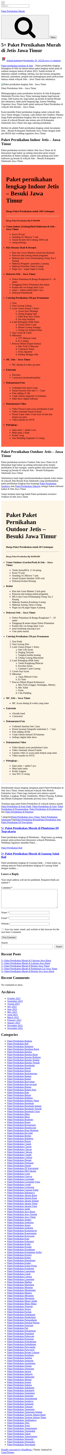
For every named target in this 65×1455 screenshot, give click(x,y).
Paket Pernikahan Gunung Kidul (22, 1190)
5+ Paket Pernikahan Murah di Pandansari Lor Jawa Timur (29, 968)
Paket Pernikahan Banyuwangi (22, 1084)
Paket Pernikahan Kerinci (19, 1255)
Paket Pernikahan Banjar (19, 1071)
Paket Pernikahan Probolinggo (21, 1341)
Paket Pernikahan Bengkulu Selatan (24, 1106)
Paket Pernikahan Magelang (20, 1284)
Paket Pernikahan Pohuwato (20, 1336)
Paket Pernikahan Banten (19, 1076)
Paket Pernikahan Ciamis (19, 1144)
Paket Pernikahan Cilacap (19, 1149)
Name (5, 912)
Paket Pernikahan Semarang (20, 1368)
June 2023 (12, 1009)
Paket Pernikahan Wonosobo (21, 1442)
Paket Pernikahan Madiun (19, 1282)
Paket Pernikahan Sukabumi (20, 1387)
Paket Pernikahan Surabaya (20, 1401)
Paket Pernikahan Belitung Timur (23, 1100)
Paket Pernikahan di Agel (44, 806)
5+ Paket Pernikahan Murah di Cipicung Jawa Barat (26, 960)
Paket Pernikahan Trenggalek (21, 1431)
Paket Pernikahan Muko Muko (22, 1303)
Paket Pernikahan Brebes (19, 1136)
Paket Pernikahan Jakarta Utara (22, 1206)
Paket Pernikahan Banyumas (21, 1081)
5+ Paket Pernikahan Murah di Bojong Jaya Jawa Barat (27, 971)
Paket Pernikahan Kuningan (20, 1268)
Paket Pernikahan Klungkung (21, 1260)
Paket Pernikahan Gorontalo (20, 1179)
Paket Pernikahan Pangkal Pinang (23, 1322)
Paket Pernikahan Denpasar (20, 1163)
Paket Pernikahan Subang (19, 1385)
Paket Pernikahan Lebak (19, 1274)
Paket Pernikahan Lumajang (20, 1279)
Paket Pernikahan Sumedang (21, 1393)
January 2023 (13, 1023)
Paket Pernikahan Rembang (20, 1355)
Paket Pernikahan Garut (18, 1173)
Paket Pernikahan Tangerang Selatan (24, 1412)
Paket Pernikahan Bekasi (19, 1095)
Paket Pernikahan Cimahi (19, 1154)
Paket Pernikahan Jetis (50, 819)
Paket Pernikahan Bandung (20, 1046)
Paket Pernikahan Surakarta (20, 1404)
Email (5, 918)
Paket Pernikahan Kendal (19, 1247)
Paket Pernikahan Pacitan (19, 1312)
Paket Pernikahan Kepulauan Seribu (24, 1252)
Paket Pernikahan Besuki (27, 819)
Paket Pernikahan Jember (19, 1219)
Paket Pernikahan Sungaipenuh (22, 1398)
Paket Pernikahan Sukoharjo (20, 1390)
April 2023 (12, 1014)
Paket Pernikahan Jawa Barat (21, 1211)
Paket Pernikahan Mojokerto (20, 1298)
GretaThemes (7, 1452)
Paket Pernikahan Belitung (20, 1098)
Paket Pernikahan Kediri (19, 1244)
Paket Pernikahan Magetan (20, 1287)
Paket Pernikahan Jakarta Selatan (23, 1201)
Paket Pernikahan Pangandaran (22, 1320)
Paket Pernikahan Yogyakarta (21, 1444)
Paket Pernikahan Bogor (19, 1122)
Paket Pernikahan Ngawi (19, 1309)
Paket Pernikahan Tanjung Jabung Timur (26, 1417)
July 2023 (12, 1006)
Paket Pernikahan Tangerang (21, 1409)
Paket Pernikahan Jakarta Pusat (22, 1198)
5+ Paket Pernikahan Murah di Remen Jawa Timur (25, 966)
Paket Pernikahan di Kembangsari (45, 809)
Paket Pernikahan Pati (17, 1328)
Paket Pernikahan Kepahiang (21, 1249)
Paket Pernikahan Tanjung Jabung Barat (26, 1414)
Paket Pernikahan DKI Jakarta (21, 1171)
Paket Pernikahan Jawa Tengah (22, 1214)
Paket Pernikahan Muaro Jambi (22, 1301)
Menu (53, 37)
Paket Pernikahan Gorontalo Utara (23, 1182)
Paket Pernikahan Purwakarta (21, 1347)
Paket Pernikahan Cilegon (19, 1152)
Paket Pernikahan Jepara (19, 1225)
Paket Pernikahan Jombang (20, 1228)
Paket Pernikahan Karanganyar (22, 1230)
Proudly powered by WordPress (16, 1449)
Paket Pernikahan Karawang (20, 1236)
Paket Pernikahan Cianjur (19, 1146)
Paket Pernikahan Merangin (20, 1295)
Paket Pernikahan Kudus (19, 1263)
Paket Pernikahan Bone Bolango (22, 1130)
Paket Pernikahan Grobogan (20, 1187)
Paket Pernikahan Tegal (18, 1425)
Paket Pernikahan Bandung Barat (23, 1049)
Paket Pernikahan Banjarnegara (22, 1073)
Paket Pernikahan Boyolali (20, 1133)
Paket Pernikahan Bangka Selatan (23, 1060)
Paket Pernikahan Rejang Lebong (23, 1352)
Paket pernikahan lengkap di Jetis (17, 65)
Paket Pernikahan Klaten (19, 1257)
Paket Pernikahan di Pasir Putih (16, 806)
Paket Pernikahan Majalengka (21, 1290)
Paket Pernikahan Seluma (19, 1366)
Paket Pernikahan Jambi (18, 1209)
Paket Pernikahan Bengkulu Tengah (24, 1108)
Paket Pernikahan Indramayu (21, 1192)
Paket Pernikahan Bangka (19, 1052)
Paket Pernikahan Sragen (19, 1382)
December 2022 (15, 1025)
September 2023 (15, 1001)
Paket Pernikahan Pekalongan (21, 1331)
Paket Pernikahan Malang (19, 1293)
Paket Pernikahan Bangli (19, 1068)
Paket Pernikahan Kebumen (20, 1241)
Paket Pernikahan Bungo (19, 1141)
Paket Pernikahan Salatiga (19, 1358)
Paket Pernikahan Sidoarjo (28, 486)
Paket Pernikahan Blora (18, 1117)
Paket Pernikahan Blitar (18, 1114)
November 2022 (15, 1028)
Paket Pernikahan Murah (13, 11)
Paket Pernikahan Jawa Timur (25, 817)
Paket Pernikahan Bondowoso (21, 1127)
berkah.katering (14, 60)
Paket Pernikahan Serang (19, 1371)
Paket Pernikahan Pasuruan (20, 1325)
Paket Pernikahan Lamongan (21, 1271)
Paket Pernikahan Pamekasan (21, 1314)
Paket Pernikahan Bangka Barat (22, 1054)
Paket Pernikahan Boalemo (20, 1119)
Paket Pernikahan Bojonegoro (21, 1125)
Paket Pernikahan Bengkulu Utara (23, 1111)
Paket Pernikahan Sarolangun (21, 1363)
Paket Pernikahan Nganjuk (20, 1306)
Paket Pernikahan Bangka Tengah (23, 1062)
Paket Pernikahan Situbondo (20, 1377)
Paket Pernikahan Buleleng (20, 1138)
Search (4, 942)
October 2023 (13, 998)
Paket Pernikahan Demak (19, 1160)
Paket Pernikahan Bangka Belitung (24, 1057)
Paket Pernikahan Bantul (19, 1079)
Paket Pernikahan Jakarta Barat (22, 1195)
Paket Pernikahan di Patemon (19, 812)
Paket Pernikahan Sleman (19, 1379)
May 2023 (12, 1012)
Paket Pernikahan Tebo (18, 1423)
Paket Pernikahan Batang (19, 1087)
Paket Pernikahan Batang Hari (21, 1089)
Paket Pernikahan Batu (18, 1092)
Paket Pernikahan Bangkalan (21, 1065)
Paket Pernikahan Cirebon (19, 1157)
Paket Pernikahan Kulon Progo (22, 1266)
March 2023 (13, 1017)
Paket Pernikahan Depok (19, 1165)
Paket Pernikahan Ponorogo (20, 1339)
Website (5, 923)
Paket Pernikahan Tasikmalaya (21, 1420)
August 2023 (13, 1004)
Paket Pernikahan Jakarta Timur (22, 1203)
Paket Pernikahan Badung (19, 1041)
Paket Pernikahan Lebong (19, 1276)
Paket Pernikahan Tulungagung (22, 1436)
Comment (6, 887)
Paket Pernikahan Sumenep (20, 1396)
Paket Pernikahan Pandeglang (21, 1317)
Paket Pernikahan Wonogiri (20, 1439)
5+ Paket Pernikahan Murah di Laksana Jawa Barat (25, 963)
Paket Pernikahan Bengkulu (20, 1103)
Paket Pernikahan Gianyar (19, 1176)
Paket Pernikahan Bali (11, 848)
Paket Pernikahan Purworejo (20, 1349)
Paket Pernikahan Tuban (19, 1433)
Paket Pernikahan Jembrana (20, 1222)
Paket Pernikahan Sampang (20, 1360)
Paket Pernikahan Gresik (19, 1184)
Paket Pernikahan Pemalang (20, 1333)
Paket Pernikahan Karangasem (21, 1233)
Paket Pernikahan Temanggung (22, 1428)
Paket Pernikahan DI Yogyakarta (16, 822)
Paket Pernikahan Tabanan (20, 1406)
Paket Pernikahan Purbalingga (21, 1344)
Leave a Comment (52, 60)
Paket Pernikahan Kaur (18, 1238)
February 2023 (14, 1020)
